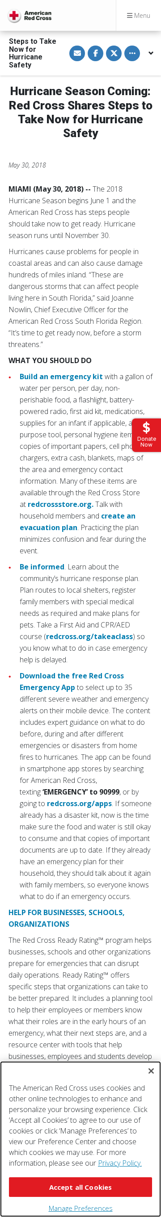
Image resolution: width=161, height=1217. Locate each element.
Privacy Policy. (120, 1163)
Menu (141, 15)
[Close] (151, 1071)
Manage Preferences (81, 1208)
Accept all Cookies (80, 1187)
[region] (80, 1139)
